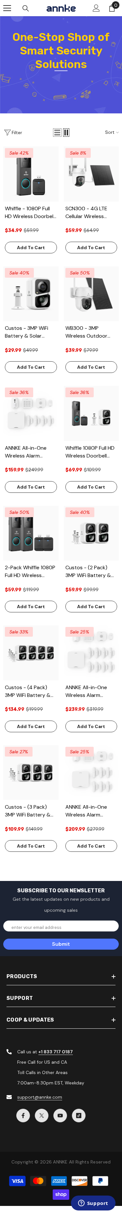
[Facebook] (23, 1115)
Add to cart (31, 247)
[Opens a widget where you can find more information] (93, 1204)
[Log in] (96, 8)
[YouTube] (60, 1115)
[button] (57, 132)
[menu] (7, 8)
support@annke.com (39, 1097)
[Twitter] (41, 1115)
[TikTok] (79, 1115)
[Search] (26, 8)
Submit (61, 944)
